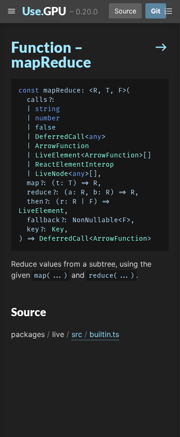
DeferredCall (60, 137)
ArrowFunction (62, 146)
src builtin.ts (95, 334)
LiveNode (51, 174)
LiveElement (58, 155)
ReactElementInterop (74, 165)
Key (58, 229)
